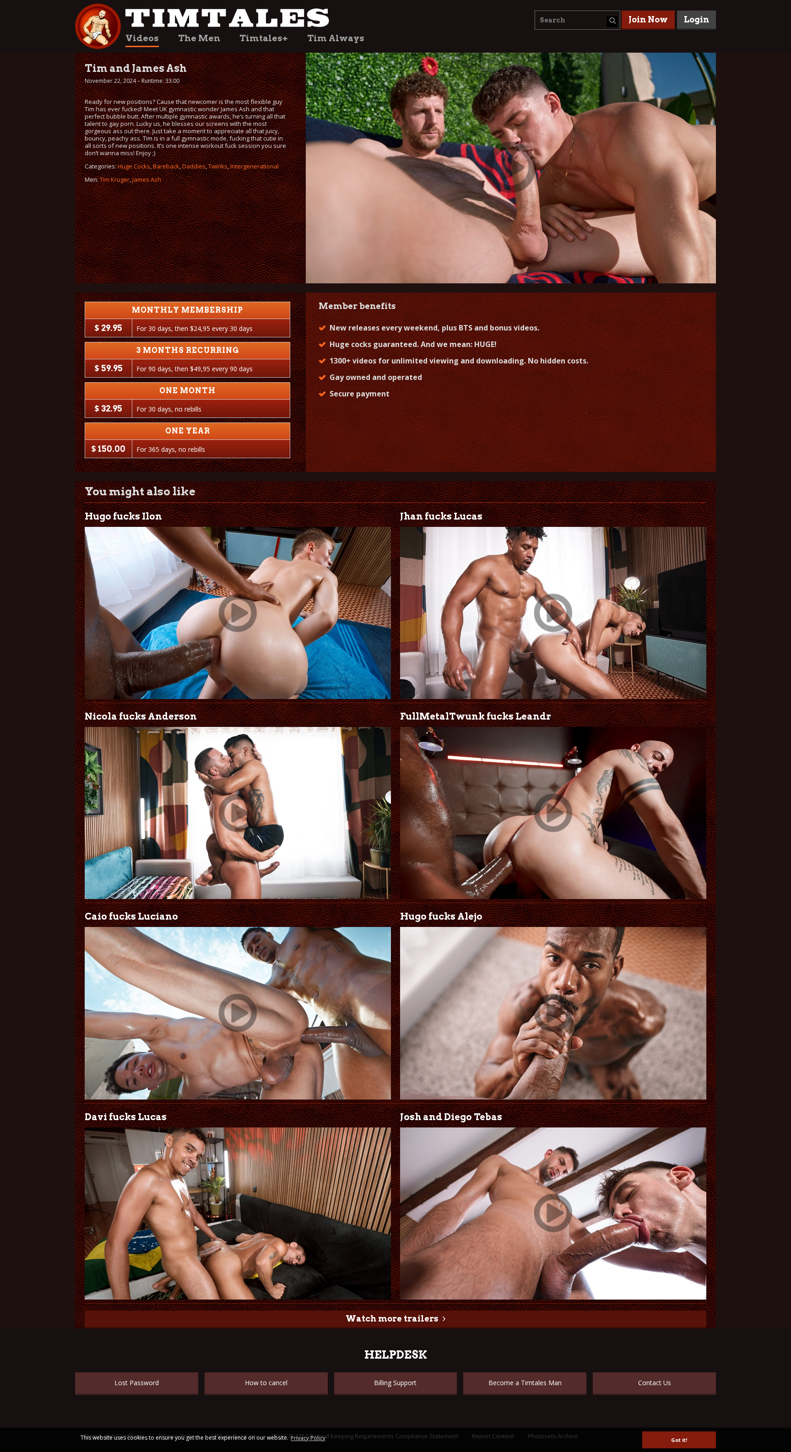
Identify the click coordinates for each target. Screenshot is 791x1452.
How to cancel (266, 1382)
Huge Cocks (134, 166)
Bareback (166, 166)
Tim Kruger (115, 179)
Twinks (218, 166)
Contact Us (654, 1382)
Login (696, 19)
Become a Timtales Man (525, 1382)
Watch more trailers (392, 1318)
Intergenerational (254, 166)
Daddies (194, 166)
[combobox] (577, 20)
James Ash (146, 179)
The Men (199, 38)
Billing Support (395, 1382)
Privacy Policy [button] (308, 1438)
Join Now (648, 19)
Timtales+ (263, 38)
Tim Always (335, 38)
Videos (142, 38)
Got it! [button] (679, 1439)
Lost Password (136, 1382)
